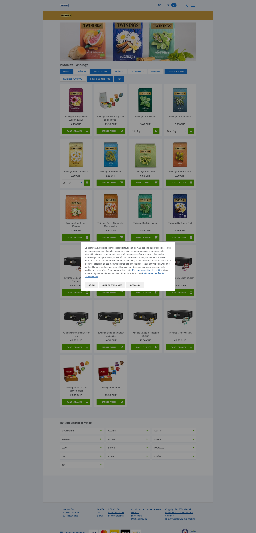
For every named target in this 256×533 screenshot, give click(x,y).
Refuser (91, 285)
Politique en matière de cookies (147, 270)
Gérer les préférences (112, 285)
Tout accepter (135, 285)
